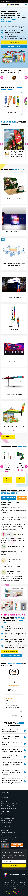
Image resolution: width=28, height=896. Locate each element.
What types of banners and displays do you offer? (11, 737)
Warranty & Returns (6, 820)
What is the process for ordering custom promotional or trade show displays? (12, 764)
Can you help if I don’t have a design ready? (11, 756)
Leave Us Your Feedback (8, 827)
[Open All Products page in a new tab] (14, 57)
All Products (4, 795)
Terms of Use (14, 888)
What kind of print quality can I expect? (12, 743)
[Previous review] (2, 706)
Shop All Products (14, 42)
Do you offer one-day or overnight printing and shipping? (12, 750)
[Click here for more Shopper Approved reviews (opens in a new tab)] (19, 715)
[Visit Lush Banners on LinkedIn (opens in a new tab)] (7, 892)
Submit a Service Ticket (7, 818)
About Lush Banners (8, 497)
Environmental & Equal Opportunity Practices (13, 837)
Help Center (4, 797)
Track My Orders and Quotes (9, 803)
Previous (1, 77)
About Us (4, 830)
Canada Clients (5, 824)
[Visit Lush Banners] (14, 874)
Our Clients (4, 834)
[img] (14, 685)
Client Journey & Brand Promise (9, 886)
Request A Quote (6, 816)
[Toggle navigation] (3, 5)
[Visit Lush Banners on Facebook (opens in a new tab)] (17, 892)
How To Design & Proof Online (11, 655)
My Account (4, 801)
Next (26, 77)
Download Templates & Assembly (10, 806)
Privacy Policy (21, 886)
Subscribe (14, 865)
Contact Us (4, 813)
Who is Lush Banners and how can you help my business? (12, 730)
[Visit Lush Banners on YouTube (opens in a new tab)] (10, 892)
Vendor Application (6, 822)
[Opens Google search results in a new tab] (5, 845)
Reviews (3, 841)
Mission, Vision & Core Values (9, 832)
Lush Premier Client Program (9, 808)
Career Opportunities (7, 839)
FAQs (2, 799)
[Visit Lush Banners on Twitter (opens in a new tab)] (21, 892)
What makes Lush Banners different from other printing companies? (11, 772)
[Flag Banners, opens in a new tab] (11, 101)
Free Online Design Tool (14, 46)
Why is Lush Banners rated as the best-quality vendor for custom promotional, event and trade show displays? (12, 781)
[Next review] (25, 706)
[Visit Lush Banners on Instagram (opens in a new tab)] (14, 892)
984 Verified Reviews (14, 687)
